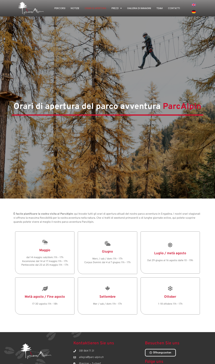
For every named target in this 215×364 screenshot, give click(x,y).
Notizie (75, 8)
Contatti (174, 8)
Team (159, 8)
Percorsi (59, 8)
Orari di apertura (95, 8)
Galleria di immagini (139, 8)
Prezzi (115, 8)
